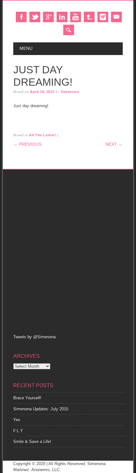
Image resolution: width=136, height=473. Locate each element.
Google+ (48, 17)
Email (116, 17)
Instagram (102, 17)
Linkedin (62, 17)
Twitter (34, 17)
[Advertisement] (68, 251)
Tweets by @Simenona (34, 337)
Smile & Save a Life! (32, 441)
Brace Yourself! (27, 398)
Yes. (17, 419)
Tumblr (89, 17)
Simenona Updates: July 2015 (40, 409)
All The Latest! (42, 135)
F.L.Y (18, 430)
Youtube (75, 17)
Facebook (21, 17)
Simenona (70, 92)
